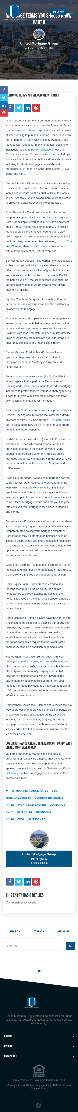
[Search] (70, 946)
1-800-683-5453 (39, 863)
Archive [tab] (63, 931)
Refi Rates (24, 812)
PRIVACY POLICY (22, 1081)
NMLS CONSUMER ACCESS (50, 1081)
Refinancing (37, 819)
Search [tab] (14, 931)
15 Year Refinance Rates (30, 791)
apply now (59, 11)
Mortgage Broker (32, 805)
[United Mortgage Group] (14, 12)
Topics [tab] (39, 931)
